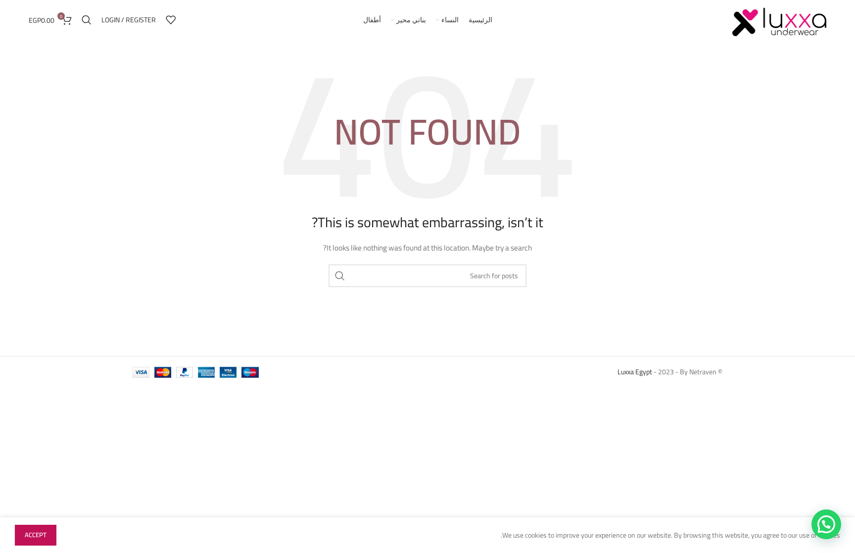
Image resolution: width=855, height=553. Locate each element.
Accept (36, 535)
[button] (826, 524)
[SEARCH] (340, 275)
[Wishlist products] (171, 20)
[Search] (86, 20)
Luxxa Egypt (635, 371)
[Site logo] (779, 19)
